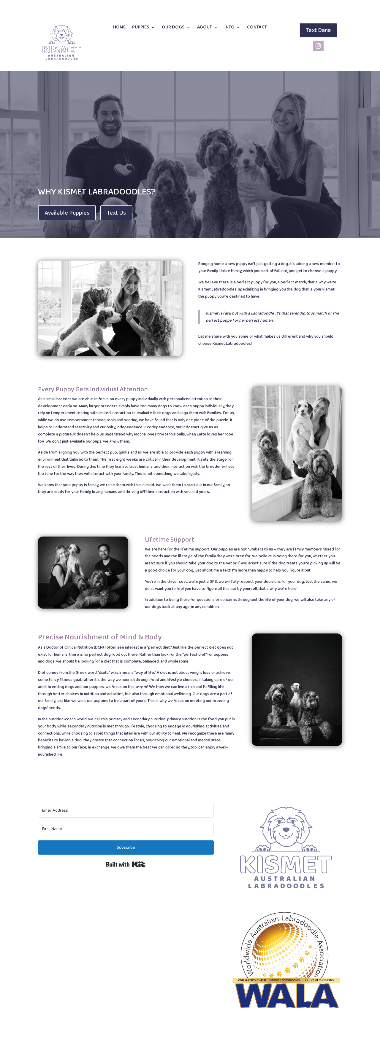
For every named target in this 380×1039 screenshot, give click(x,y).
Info (229, 28)
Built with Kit (125, 864)
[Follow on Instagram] (318, 46)
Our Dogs (173, 28)
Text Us (116, 213)
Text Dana (318, 30)
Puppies (140, 28)
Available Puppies (67, 213)
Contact (257, 28)
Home (119, 28)
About (204, 28)
